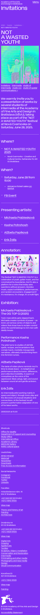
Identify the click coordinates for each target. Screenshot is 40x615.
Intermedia (17, 85)
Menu (36, 2)
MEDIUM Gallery (8, 444)
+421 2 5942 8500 (9, 501)
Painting (4, 512)
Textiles (4, 548)
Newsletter (6, 461)
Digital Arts (6, 541)
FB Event (10, 195)
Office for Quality (8, 432)
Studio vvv (17, 88)
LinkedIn (5, 482)
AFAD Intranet (7, 456)
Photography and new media (14, 561)
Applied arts (6, 546)
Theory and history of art (12, 510)
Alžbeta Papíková (16, 232)
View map (5, 505)
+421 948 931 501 (8, 498)
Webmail (5, 458)
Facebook (5, 477)
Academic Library (9, 442)
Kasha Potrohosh (16, 225)
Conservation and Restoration (14, 553)
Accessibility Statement (12, 613)
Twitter (4, 480)
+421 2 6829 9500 (9, 532)
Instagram (5, 475)
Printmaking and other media (14, 558)
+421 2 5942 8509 (9, 580)
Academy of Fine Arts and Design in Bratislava (11, 3)
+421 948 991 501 (8, 529)
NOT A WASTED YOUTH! (9, 27)
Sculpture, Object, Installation (14, 551)
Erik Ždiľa (10, 240)
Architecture (6, 515)
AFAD (3, 25)
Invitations (18, 25)
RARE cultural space (10, 447)
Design (4, 563)
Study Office (6, 437)
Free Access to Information (13, 466)
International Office (9, 439)
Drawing (5, 543)
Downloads (6, 463)
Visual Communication (11, 566)
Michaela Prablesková (19, 217)
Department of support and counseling (18, 434)
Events (9, 25)
